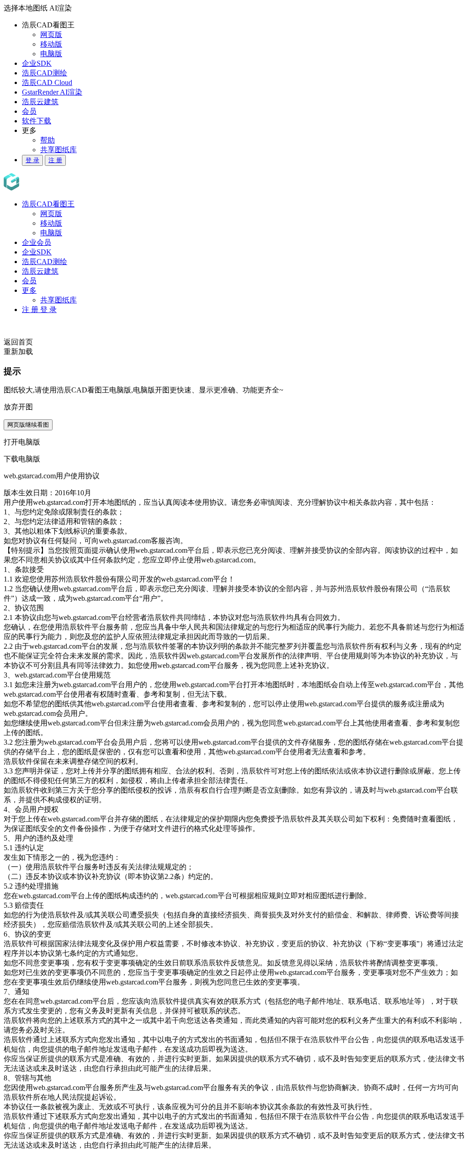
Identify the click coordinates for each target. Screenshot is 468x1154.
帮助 (47, 140)
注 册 (55, 160)
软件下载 (36, 121)
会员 (29, 111)
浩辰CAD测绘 (44, 73)
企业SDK (37, 63)
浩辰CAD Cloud (47, 82)
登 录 (32, 160)
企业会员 (36, 242)
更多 (29, 290)
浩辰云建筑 (40, 102)
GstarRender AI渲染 (52, 92)
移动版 (51, 44)
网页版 (51, 34)
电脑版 (51, 54)
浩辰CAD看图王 (48, 204)
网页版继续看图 (28, 424)
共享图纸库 (58, 150)
